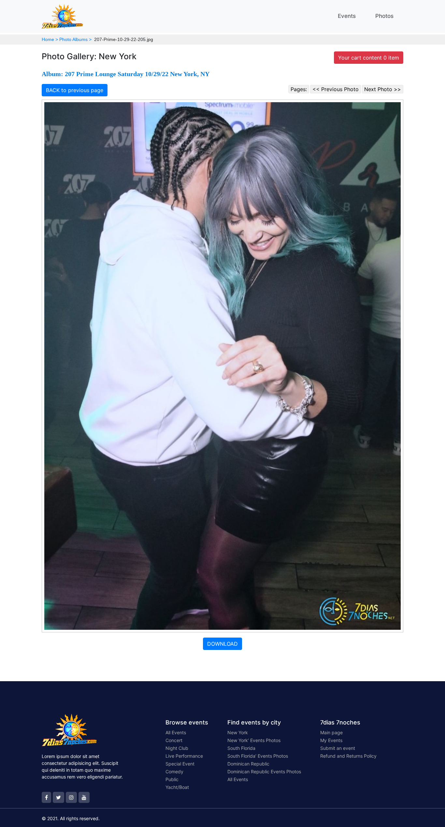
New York (237, 732)
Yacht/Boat (177, 787)
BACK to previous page (74, 90)
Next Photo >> (382, 89)
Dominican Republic (248, 763)
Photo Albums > (75, 39)
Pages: (299, 89)
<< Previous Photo (335, 89)
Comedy (174, 771)
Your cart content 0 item (368, 57)
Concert (173, 740)
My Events (331, 740)
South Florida (241, 748)
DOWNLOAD (222, 644)
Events (347, 16)
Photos (384, 16)
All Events (175, 732)
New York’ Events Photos (253, 740)
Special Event (179, 763)
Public (172, 779)
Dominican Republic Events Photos (264, 771)
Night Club (176, 748)
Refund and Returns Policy (348, 756)
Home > (50, 39)
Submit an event (337, 748)
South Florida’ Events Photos (257, 756)
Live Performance (184, 756)
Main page (331, 732)
